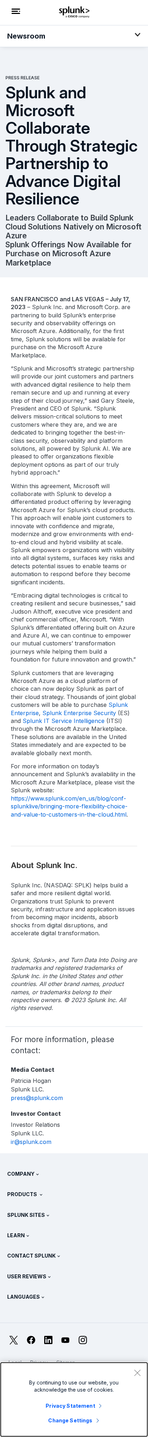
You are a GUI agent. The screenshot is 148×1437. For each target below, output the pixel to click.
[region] (74, 1399)
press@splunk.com (37, 1097)
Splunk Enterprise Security (78, 713)
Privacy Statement (70, 1406)
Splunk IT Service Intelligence (63, 720)
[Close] (137, 1372)
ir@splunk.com (31, 1141)
